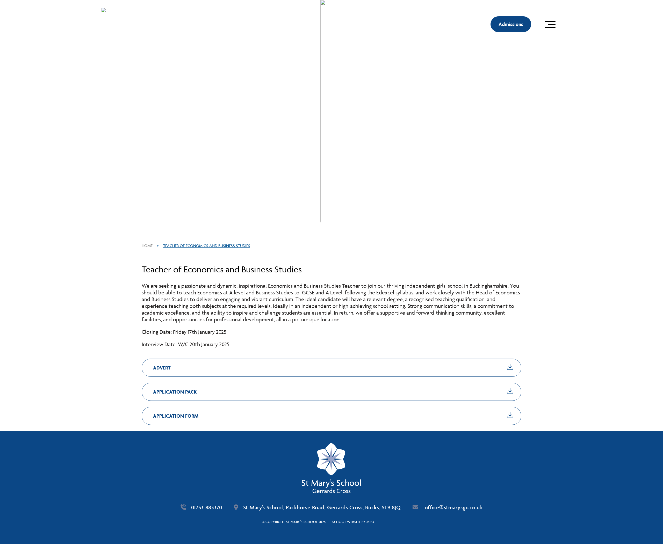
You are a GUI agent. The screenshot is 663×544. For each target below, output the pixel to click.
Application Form (176, 416)
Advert (162, 368)
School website (346, 522)
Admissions (511, 24)
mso (370, 522)
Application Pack (175, 392)
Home (147, 245)
